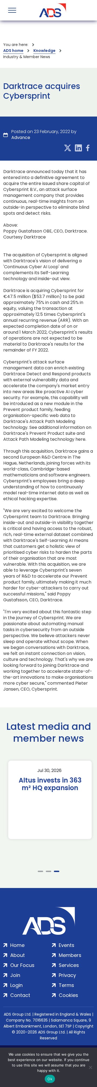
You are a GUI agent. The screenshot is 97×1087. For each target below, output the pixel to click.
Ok (49, 1079)
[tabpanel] (48, 800)
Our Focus (22, 965)
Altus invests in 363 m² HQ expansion (48, 784)
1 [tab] (40, 871)
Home (17, 945)
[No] (90, 1067)
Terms (66, 985)
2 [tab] (48, 871)
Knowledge (44, 50)
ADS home (13, 50)
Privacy (67, 975)
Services (69, 965)
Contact (20, 995)
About (17, 955)
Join (15, 975)
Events (66, 945)
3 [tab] (56, 871)
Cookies (68, 995)
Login (16, 985)
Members (70, 955)
